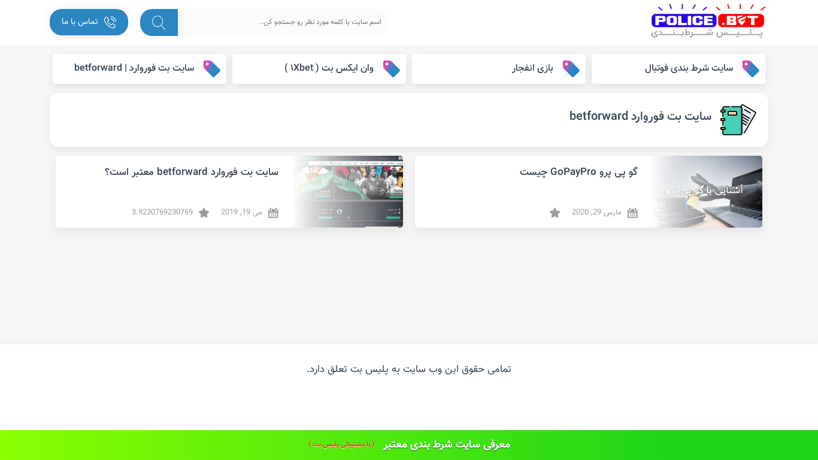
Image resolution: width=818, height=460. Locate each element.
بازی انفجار (532, 68)
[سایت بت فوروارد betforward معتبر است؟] (345, 192)
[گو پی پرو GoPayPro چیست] (704, 192)
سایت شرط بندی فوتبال (689, 68)
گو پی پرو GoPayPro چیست (579, 172)
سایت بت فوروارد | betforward (134, 68)
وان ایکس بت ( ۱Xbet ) (329, 68)
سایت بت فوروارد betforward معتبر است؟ (191, 172)
